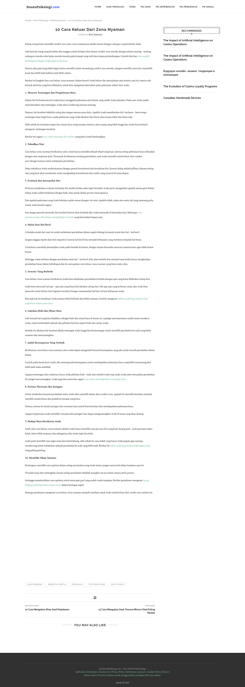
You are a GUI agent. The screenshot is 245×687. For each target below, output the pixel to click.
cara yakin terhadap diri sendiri (58, 136)
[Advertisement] (90, 537)
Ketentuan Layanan (135, 671)
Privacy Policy (117, 671)
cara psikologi (34, 584)
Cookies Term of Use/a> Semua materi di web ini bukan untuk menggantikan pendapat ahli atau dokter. (127, 673)
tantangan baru (96, 584)
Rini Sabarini (95, 34)
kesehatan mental (57, 584)
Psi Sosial (208, 7)
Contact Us (104, 671)
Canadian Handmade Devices (182, 98)
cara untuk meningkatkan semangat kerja (105, 379)
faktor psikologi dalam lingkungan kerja (130, 445)
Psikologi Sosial (58, 20)
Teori (132, 7)
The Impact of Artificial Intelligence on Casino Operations (188, 42)
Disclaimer (92, 671)
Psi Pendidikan (188, 7)
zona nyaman (117, 584)
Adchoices (80, 671)
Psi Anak (146, 7)
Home (98, 7)
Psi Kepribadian (165, 7)
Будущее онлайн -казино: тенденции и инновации (189, 73)
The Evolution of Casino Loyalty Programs (190, 86)
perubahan (77, 584)
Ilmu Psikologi (115, 7)
